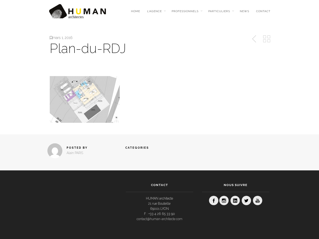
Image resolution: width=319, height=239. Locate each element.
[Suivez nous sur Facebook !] (213, 200)
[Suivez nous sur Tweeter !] (246, 200)
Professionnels (185, 11)
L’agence (154, 11)
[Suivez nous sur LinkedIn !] (235, 200)
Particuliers (219, 11)
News (244, 11)
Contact (263, 11)
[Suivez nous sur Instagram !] (224, 200)
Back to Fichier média (267, 39)
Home (135, 11)
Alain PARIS (75, 153)
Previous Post (254, 39)
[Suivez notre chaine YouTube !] (257, 200)
